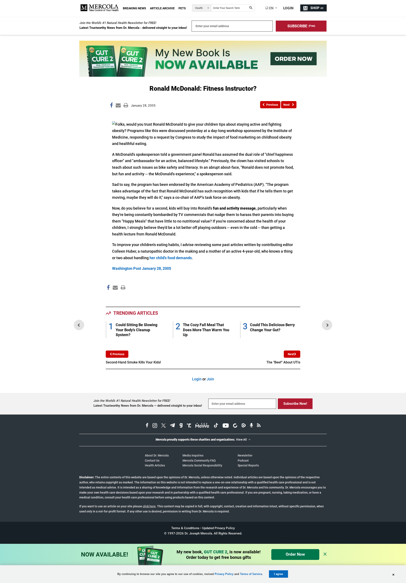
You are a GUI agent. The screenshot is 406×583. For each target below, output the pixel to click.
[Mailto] (114, 296)
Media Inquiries (192, 455)
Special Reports (248, 465)
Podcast (243, 460)
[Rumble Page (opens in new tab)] (244, 426)
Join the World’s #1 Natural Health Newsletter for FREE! (118, 23)
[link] (111, 106)
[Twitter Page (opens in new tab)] (163, 426)
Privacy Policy (224, 574)
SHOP (316, 8)
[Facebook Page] (108, 296)
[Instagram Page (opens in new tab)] (155, 426)
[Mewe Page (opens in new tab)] (202, 426)
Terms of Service (251, 574)
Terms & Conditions (185, 528)
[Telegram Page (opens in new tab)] (172, 426)
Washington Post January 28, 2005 (141, 268)
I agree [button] (278, 574)
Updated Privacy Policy (218, 528)
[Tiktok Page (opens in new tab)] (216, 426)
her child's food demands (171, 258)
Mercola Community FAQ (199, 460)
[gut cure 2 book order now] (203, 75)
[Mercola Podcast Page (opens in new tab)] (251, 426)
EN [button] (270, 8)
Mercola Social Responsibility (202, 465)
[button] (301, 26)
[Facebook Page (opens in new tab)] (147, 426)
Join (210, 379)
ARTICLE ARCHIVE (162, 8)
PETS (182, 8)
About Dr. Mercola (157, 455)
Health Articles (155, 465)
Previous (118, 354)
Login (197, 379)
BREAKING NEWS (134, 8)
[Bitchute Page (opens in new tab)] (235, 426)
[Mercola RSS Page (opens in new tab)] (258, 426)
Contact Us (152, 460)
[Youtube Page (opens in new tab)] (225, 426)
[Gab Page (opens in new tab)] (181, 426)
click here (149, 506)
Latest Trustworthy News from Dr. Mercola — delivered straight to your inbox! (147, 406)
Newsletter (245, 455)
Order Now (295, 554)
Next (291, 354)
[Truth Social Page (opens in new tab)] (189, 426)
